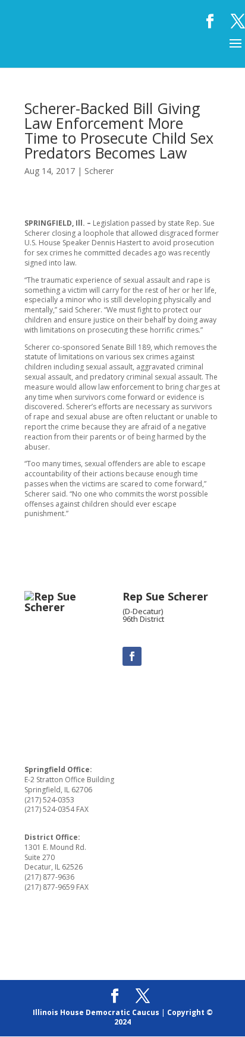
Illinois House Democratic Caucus (96, 1012)
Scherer (99, 170)
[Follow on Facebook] (132, 656)
